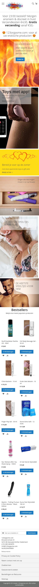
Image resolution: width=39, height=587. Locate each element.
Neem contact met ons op (12, 560)
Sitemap (5, 579)
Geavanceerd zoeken (10, 570)
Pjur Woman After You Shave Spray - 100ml (9, 463)
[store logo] (14, 6)
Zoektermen (6, 565)
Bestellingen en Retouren (11, 574)
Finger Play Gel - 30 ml (9, 422)
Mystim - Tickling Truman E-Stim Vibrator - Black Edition (10, 504)
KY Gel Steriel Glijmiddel (28, 462)
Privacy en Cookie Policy (11, 556)
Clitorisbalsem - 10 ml (9, 381)
